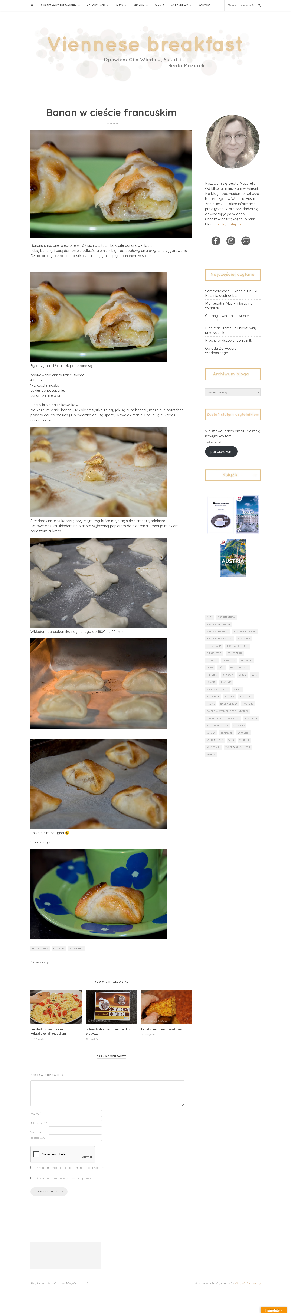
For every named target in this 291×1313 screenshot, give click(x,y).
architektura (226, 617)
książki (211, 682)
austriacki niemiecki (219, 639)
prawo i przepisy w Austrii (223, 718)
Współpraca (179, 5)
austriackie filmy (218, 631)
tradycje (226, 733)
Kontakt (205, 5)
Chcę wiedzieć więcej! (248, 1283)
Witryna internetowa (38, 1135)
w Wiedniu (213, 747)
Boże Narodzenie (237, 646)
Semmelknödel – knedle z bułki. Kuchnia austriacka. (231, 293)
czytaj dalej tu (228, 224)
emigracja (228, 660)
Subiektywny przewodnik (59, 5)
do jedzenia (40, 948)
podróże (248, 704)
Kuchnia (139, 5)
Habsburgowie (239, 667)
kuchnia (59, 948)
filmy (210, 667)
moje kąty (213, 696)
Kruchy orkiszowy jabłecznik (228, 340)
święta (211, 754)
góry (222, 667)
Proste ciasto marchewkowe (161, 1029)
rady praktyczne (217, 725)
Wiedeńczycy (215, 740)
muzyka (229, 696)
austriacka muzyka (219, 624)
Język (119, 5)
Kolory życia (96, 5)
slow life (239, 725)
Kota (254, 675)
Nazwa (35, 1113)
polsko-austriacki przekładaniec (228, 711)
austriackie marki (245, 631)
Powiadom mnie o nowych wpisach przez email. (66, 1178)
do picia (212, 660)
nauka (211, 704)
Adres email (38, 1123)
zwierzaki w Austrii (237, 747)
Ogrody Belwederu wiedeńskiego (221, 350)
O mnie (159, 5)
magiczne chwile (217, 689)
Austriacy (244, 639)
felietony (247, 660)
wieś (231, 740)
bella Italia (214, 646)
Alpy (209, 617)
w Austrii (243, 733)
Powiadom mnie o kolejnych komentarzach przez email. (71, 1167)
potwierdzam (221, 451)
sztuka (211, 733)
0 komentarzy (39, 962)
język (242, 675)
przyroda (251, 718)
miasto (237, 689)
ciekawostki (214, 653)
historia (212, 675)
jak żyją (228, 675)
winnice (244, 740)
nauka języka (228, 704)
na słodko (76, 948)
